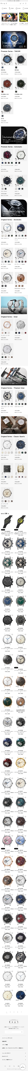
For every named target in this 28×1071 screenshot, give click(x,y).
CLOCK (19, 8)
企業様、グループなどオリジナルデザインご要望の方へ (12, 1048)
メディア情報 (5, 1044)
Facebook (18, 1066)
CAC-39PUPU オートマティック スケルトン (20, 947)
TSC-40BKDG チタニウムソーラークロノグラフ (7, 591)
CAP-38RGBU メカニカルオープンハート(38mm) (20, 870)
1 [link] (6, 1012)
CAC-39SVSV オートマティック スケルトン (7, 947)
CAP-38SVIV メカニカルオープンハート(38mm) (20, 792)
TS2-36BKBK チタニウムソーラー (20, 629)
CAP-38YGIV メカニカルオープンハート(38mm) (20, 772)
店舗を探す (4, 1041)
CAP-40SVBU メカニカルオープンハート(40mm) (20, 927)
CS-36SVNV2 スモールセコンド (20, 1004)
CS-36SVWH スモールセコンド (7, 985)
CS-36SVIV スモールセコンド (7, 1004)
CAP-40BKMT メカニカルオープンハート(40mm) (20, 966)
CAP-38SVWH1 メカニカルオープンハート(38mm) (7, 792)
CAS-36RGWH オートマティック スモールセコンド (7, 690)
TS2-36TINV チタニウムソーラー (7, 610)
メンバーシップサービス (7, 1038)
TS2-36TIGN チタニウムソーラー (20, 610)
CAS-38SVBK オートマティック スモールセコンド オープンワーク (21, 731)
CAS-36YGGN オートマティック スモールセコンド (7, 711)
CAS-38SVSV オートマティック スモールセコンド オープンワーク (7, 731)
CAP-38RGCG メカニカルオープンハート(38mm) (7, 889)
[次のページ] (21, 1011)
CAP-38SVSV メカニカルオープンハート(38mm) (7, 830)
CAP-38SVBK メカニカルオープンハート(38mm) (7, 811)
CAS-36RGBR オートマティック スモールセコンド (21, 690)
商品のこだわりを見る (4, 73)
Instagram (9, 1066)
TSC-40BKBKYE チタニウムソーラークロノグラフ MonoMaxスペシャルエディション (7, 532)
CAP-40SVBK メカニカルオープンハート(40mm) (7, 927)
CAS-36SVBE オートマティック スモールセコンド (21, 670)
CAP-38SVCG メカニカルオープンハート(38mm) (20, 830)
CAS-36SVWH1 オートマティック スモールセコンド (7, 648)
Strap (12, 8)
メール (5, 1066)
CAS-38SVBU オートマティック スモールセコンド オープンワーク (7, 772)
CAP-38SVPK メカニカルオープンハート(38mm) (7, 851)
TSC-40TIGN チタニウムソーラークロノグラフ (7, 572)
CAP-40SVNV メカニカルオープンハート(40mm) (20, 908)
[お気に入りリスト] (12, 517)
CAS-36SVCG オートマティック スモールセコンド (7, 669)
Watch (5, 8)
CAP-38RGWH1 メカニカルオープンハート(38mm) (7, 870)
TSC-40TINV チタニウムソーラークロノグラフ (21, 552)
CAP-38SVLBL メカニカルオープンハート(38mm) (20, 851)
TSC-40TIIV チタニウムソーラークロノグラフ (7, 552)
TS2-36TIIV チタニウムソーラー (20, 591)
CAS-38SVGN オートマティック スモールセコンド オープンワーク (21, 751)
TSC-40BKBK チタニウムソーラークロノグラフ (21, 572)
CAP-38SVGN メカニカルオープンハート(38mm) (20, 811)
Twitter (14, 1066)
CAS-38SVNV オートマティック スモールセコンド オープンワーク (7, 751)
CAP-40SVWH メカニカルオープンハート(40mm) (20, 889)
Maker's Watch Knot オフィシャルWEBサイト (4, 3)
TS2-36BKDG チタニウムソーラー (7, 629)
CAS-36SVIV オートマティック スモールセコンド (21, 648)
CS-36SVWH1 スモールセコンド (20, 985)
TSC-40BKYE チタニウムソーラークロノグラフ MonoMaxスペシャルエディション (21, 532)
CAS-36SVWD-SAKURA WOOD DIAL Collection (20, 711)
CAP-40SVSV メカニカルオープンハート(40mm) (7, 908)
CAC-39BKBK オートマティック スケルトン (7, 966)
